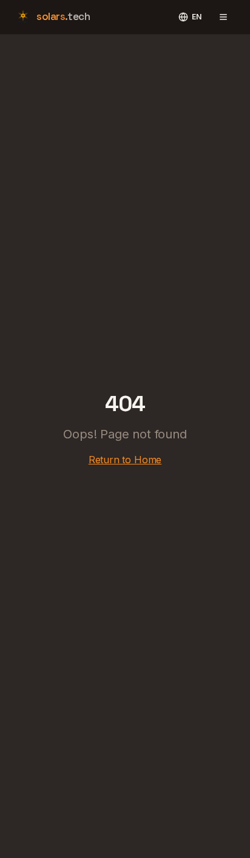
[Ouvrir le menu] (223, 17)
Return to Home (125, 460)
